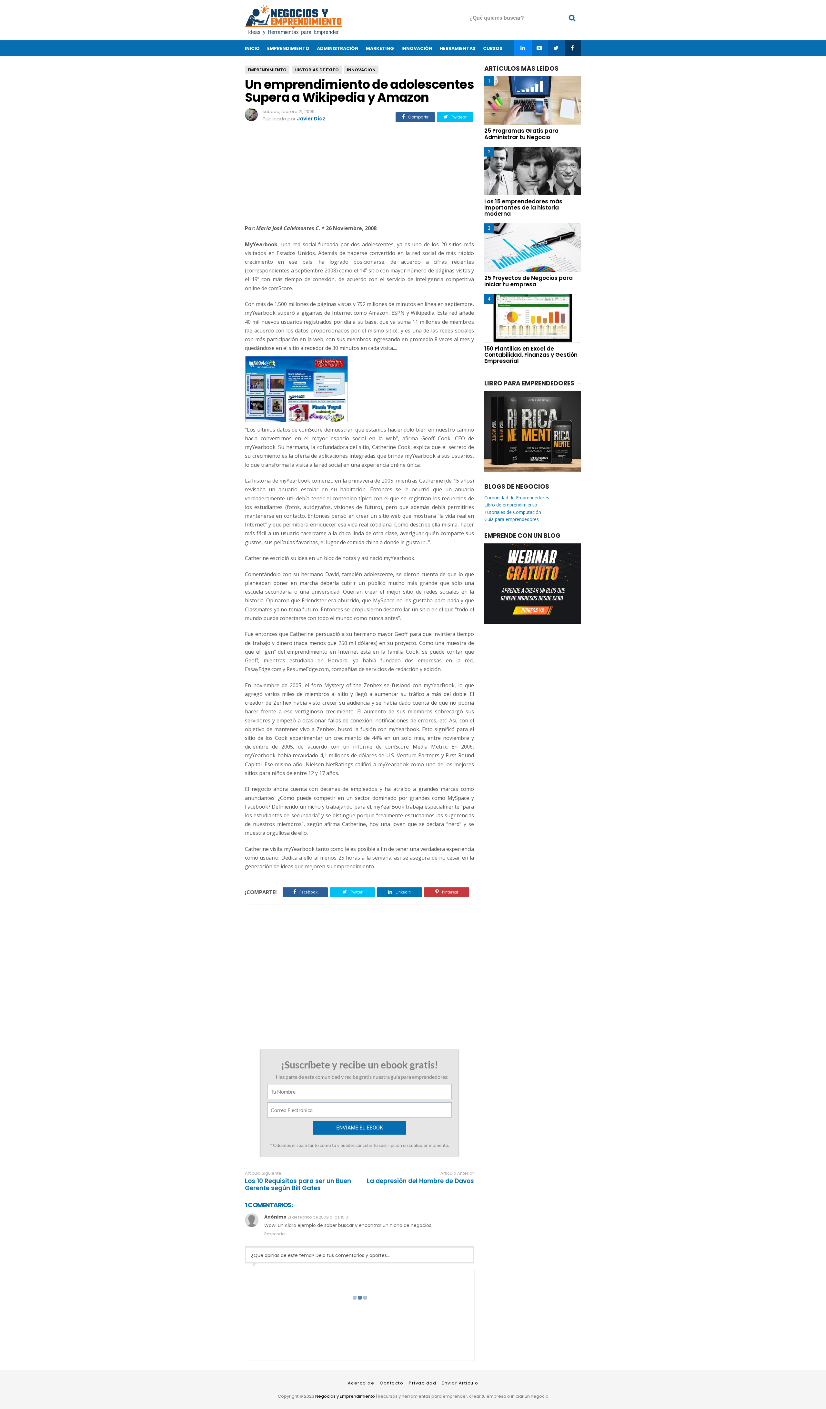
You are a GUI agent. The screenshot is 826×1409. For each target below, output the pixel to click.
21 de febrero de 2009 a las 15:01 (318, 1217)
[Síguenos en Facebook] (572, 48)
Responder (275, 1234)
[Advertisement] (359, 174)
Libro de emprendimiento (510, 505)
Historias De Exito (317, 70)
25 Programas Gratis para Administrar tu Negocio (521, 134)
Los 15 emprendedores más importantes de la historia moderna (523, 208)
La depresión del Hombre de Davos (420, 1181)
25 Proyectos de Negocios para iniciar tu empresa (528, 281)
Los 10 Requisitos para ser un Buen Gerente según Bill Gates (298, 1185)
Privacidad (422, 1383)
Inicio (252, 48)
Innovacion (361, 70)
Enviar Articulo (460, 1383)
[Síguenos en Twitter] (556, 48)
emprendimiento (267, 70)
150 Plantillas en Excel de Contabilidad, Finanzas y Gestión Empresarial (531, 355)
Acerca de (361, 1383)
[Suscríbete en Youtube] (539, 48)
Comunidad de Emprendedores (516, 498)
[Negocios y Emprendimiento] (293, 34)
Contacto (391, 1383)
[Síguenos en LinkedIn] (523, 48)
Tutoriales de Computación (512, 512)
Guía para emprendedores (511, 519)
